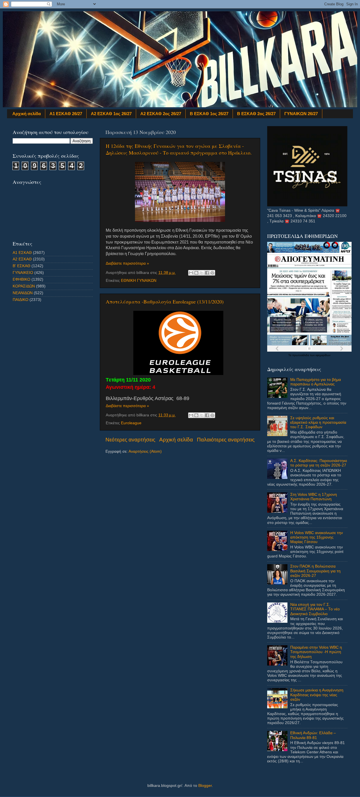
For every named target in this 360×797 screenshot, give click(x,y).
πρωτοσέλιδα (301, 355)
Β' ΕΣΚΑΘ (21, 266)
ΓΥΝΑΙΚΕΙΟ (23, 273)
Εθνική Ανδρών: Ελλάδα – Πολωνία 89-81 (313, 735)
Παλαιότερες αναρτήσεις (226, 440)
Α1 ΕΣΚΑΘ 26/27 (66, 113)
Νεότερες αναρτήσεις (130, 440)
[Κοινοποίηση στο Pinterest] (212, 273)
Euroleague (131, 423)
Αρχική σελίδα (26, 113)
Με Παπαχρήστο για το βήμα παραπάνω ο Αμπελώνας (315, 382)
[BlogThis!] (196, 273)
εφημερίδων (323, 355)
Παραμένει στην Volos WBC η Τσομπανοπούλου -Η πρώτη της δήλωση (316, 651)
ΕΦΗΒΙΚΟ (21, 279)
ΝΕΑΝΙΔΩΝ (23, 293)
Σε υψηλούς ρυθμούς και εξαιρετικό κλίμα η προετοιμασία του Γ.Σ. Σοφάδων (318, 422)
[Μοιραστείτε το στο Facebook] (207, 273)
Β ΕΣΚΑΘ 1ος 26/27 (209, 113)
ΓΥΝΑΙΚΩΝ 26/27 (301, 113)
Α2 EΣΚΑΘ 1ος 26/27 (111, 113)
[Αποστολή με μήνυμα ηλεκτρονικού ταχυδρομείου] (191, 273)
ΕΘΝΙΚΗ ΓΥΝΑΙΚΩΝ (138, 280)
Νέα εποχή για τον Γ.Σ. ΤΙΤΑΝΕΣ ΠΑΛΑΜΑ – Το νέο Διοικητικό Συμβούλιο (315, 609)
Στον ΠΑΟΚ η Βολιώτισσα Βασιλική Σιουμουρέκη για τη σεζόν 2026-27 (315, 570)
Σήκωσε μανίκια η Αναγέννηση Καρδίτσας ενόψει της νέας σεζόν (316, 694)
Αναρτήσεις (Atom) (145, 451)
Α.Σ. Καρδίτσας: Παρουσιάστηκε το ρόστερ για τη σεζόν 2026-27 (318, 463)
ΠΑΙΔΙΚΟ (20, 300)
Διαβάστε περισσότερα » (127, 263)
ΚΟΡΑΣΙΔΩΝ (24, 286)
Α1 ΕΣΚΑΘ (22, 253)
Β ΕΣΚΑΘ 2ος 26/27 (256, 113)
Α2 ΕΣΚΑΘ (22, 259)
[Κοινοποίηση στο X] (201, 273)
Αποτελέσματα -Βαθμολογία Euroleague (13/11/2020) (165, 301)
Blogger (205, 785)
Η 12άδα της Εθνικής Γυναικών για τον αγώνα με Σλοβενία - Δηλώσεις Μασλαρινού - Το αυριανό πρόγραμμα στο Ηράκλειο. (179, 149)
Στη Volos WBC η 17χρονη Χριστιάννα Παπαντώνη (313, 496)
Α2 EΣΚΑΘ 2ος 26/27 (160, 113)
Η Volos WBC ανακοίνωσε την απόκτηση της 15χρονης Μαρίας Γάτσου (316, 537)
